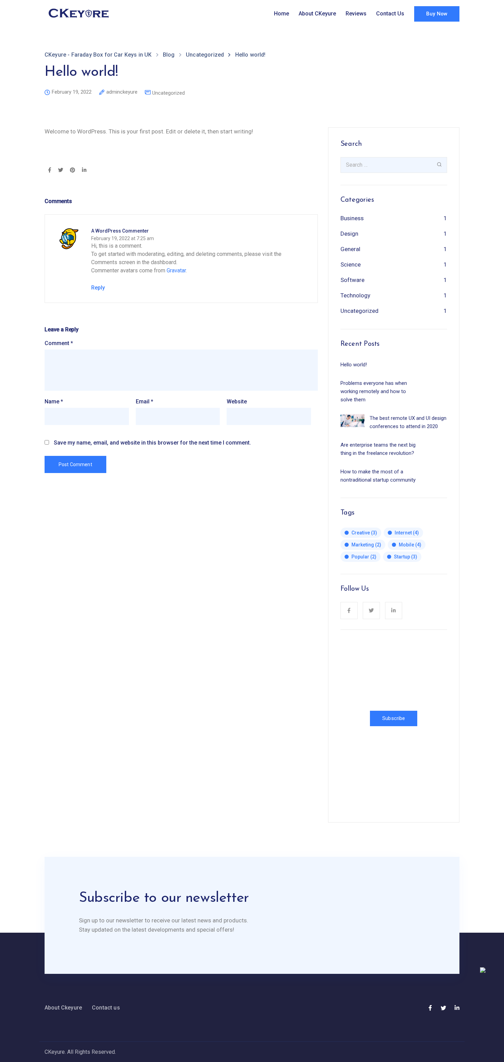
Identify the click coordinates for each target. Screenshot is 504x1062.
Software (352, 279)
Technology (355, 295)
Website (237, 401)
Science (350, 264)
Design (349, 233)
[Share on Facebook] (49, 170)
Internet (407, 532)
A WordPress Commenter (120, 231)
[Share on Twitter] (60, 170)
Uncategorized (168, 93)
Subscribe (393, 718)
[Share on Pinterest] (72, 170)
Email (144, 401)
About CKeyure (317, 13)
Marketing (366, 544)
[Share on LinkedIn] (84, 170)
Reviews (356, 13)
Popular (363, 556)
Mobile (410, 544)
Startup (405, 556)
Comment (59, 343)
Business (352, 218)
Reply (98, 287)
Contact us (106, 1007)
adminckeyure (121, 92)
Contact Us (390, 13)
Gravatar (176, 270)
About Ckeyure (63, 1007)
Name (54, 401)
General (350, 249)
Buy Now (436, 14)
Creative (364, 532)
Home (281, 13)
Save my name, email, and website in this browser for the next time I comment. (152, 443)
